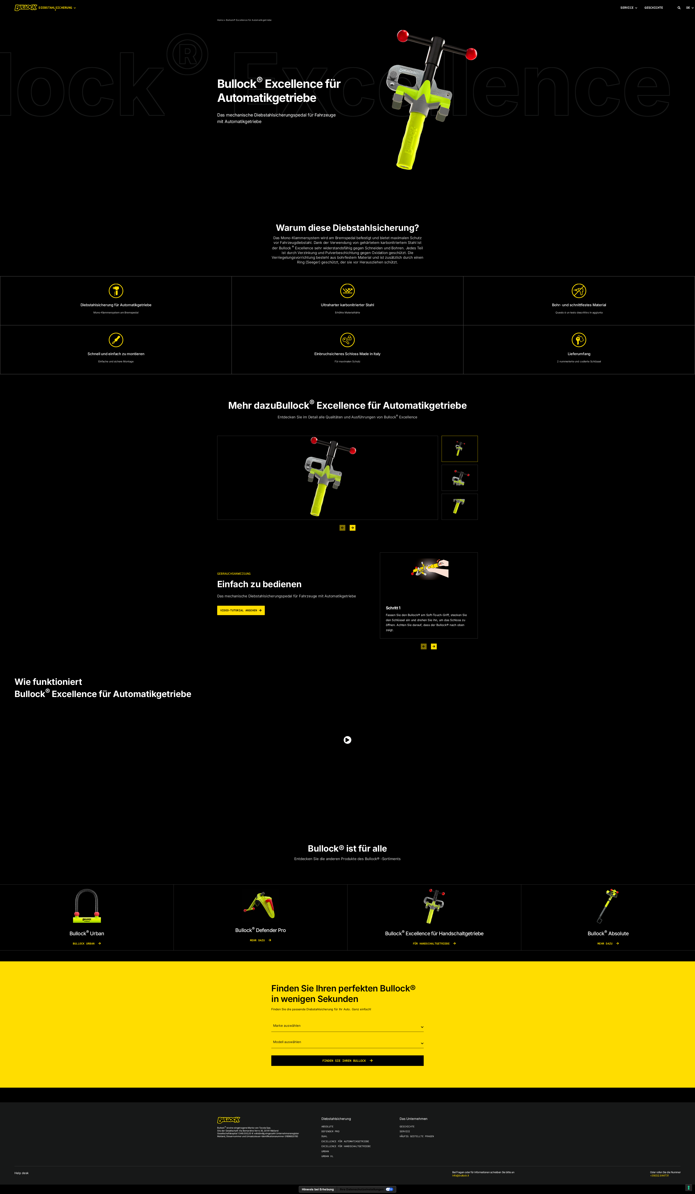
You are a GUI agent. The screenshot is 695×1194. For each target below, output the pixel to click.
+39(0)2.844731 (659, 1175)
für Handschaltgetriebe (432, 943)
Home (220, 20)
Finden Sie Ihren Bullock (345, 1061)
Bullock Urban (84, 943)
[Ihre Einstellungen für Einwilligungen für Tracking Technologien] (688, 1187)
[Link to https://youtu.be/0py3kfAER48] (347, 740)
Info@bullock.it (460, 1175)
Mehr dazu (258, 940)
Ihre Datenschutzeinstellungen (362, 1189)
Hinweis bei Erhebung (318, 1189)
